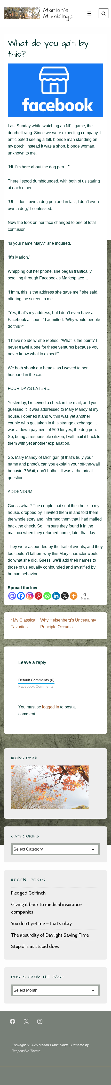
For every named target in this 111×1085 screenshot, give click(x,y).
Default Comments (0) (36, 680)
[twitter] (26, 1021)
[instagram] (40, 1021)
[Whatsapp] (47, 596)
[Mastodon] (12, 596)
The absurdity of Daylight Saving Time (50, 935)
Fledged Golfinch (28, 893)
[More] (73, 596)
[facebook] (13, 1021)
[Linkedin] (56, 596)
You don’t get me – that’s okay (41, 923)
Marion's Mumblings (58, 13)
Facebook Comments (35, 686)
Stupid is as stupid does (35, 946)
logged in (50, 707)
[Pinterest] (38, 596)
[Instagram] (30, 596)
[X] (65, 596)
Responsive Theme (26, 1051)
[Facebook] (21, 596)
